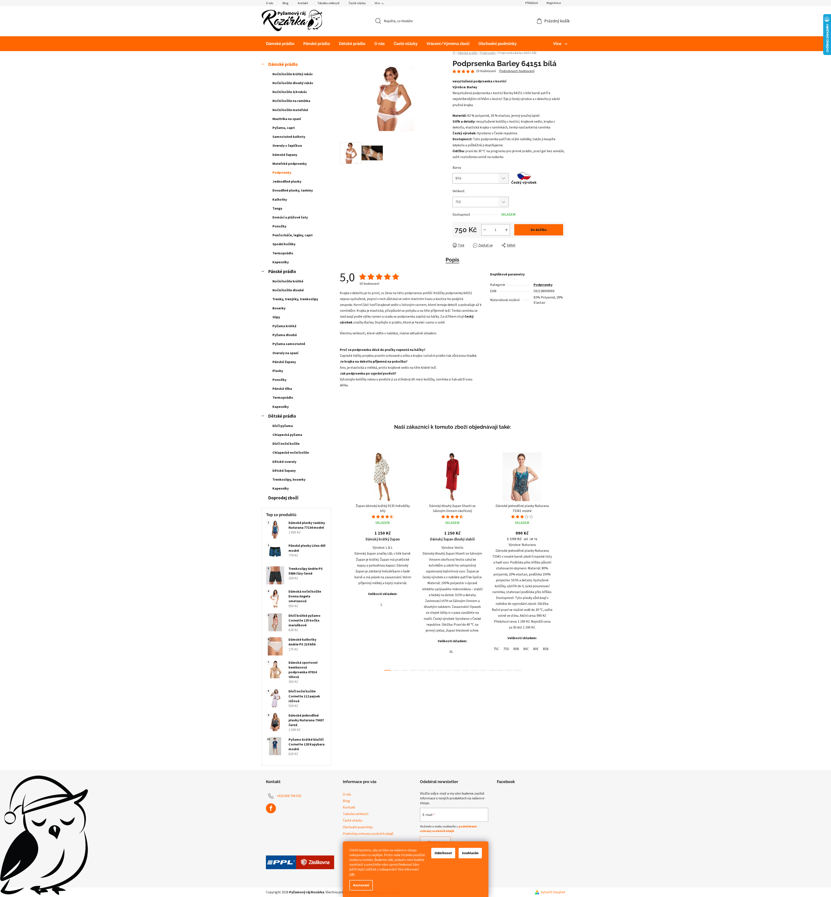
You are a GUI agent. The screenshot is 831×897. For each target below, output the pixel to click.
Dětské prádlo (282, 416)
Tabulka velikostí (328, 3)
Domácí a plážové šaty (290, 217)
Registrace (554, 3)
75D (506, 649)
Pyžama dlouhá (284, 335)
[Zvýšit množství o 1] (506, 229)
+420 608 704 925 (289, 796)
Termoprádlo (282, 253)
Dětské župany (284, 470)
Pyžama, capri (283, 127)
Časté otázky (357, 3)
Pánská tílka (282, 388)
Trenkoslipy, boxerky (288, 479)
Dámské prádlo (283, 64)
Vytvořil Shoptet (553, 892)
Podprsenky (281, 172)
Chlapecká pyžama (287, 434)
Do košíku (539, 229)
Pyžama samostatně (288, 344)
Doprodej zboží (283, 498)
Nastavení (361, 885)
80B (516, 649)
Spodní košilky (283, 244)
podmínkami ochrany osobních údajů (448, 828)
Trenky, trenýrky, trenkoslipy (295, 299)
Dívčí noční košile (286, 443)
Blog (286, 3)
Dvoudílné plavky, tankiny (292, 190)
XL (451, 651)
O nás (269, 3)
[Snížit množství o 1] (484, 229)
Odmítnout (443, 853)
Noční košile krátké (287, 281)
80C (526, 649)
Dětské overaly (284, 461)
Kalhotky (279, 199)
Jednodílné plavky (286, 181)
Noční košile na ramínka (291, 100)
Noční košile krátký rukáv (292, 74)
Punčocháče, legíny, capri (292, 235)
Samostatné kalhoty (288, 136)
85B (546, 649)
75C (496, 649)
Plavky (277, 370)
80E (536, 649)
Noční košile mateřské (290, 110)
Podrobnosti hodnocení (516, 71)
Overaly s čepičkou (287, 145)
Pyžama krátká (284, 326)
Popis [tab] (452, 260)
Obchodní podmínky (358, 827)
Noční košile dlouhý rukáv (292, 83)
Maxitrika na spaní (286, 119)
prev (343, 560)
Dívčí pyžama (282, 425)
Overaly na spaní (285, 353)
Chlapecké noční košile (290, 452)
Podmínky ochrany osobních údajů (368, 833)
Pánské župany (284, 362)
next (561, 560)
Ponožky (279, 226)
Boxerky (278, 308)
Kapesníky (280, 262)
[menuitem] (280, 43)
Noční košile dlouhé (288, 290)
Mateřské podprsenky (289, 163)
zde (352, 874)
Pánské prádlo (282, 271)
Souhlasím (470, 853)
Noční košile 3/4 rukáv (289, 92)
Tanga (277, 208)
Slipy (276, 317)
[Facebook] (271, 808)
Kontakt (303, 3)
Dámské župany (284, 154)
